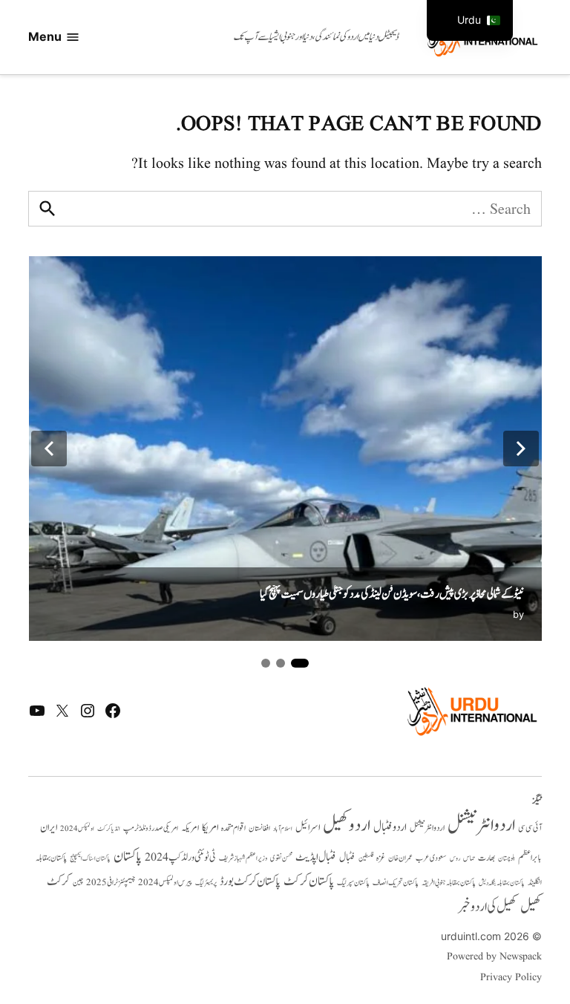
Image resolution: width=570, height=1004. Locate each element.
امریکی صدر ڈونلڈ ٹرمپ (150, 828)
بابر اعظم (530, 858)
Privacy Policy (510, 977)
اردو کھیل (346, 825)
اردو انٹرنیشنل (481, 825)
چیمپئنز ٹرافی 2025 (110, 883)
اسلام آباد (282, 829)
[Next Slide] (521, 448)
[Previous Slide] (49, 448)
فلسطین (365, 858)
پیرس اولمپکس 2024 (165, 883)
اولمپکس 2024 (77, 829)
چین (78, 883)
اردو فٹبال (390, 827)
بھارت (486, 858)
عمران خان (400, 858)
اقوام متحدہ (233, 828)
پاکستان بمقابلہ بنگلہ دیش (502, 883)
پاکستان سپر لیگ (353, 883)
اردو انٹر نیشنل (427, 828)
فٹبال (347, 858)
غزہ (380, 858)
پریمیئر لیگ (206, 883)
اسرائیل (307, 827)
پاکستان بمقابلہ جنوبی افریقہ (449, 883)
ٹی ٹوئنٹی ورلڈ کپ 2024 (180, 857)
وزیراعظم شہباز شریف (243, 858)
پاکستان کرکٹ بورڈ (250, 881)
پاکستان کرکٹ (309, 881)
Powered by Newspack (494, 956)
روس (455, 858)
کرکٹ (58, 881)
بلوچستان (506, 858)
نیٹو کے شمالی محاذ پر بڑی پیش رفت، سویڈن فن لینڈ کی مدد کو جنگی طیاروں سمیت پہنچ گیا (392, 593)
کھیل (531, 907)
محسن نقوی (281, 858)
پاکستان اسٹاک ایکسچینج (90, 858)
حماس (469, 858)
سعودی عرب (431, 858)
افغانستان (259, 828)
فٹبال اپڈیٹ (315, 857)
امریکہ (190, 828)
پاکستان (128, 856)
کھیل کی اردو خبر (487, 907)
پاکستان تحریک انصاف (396, 882)
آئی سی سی (530, 828)
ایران (48, 827)
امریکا (210, 827)
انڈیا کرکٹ (108, 829)
